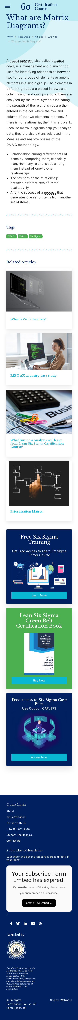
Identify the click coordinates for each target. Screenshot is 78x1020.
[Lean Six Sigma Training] (39, 7)
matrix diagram (21, 61)
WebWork (66, 1000)
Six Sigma (35, 236)
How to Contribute (18, 828)
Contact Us (13, 840)
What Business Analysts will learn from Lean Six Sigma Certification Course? (37, 443)
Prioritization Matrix (26, 511)
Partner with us (16, 823)
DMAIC (11, 145)
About (10, 811)
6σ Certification (16, 817)
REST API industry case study (33, 375)
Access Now (39, 757)
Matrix (22, 236)
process (50, 192)
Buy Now (39, 680)
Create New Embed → (39, 903)
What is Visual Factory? (28, 319)
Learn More (39, 595)
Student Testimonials (19, 834)
